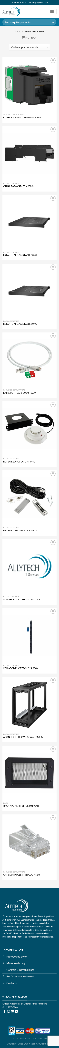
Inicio (17, 31)
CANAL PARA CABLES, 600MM (18, 186)
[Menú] (52, 11)
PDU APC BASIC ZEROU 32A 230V (20, 668)
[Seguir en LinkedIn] (16, 1011)
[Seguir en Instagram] (8, 1011)
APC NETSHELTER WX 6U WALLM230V (23, 737)
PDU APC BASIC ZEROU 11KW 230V (21, 599)
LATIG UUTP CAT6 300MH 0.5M (19, 393)
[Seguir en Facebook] (4, 1011)
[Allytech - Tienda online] (16, 11)
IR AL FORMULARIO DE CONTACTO (29, 1038)
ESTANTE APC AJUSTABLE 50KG (20, 255)
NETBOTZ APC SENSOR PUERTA (20, 530)
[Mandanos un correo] (12, 1011)
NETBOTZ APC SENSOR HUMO (19, 461)
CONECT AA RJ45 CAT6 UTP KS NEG (22, 117)
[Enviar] (53, 22)
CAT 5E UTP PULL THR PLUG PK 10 (21, 874)
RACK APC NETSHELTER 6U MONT (21, 806)
